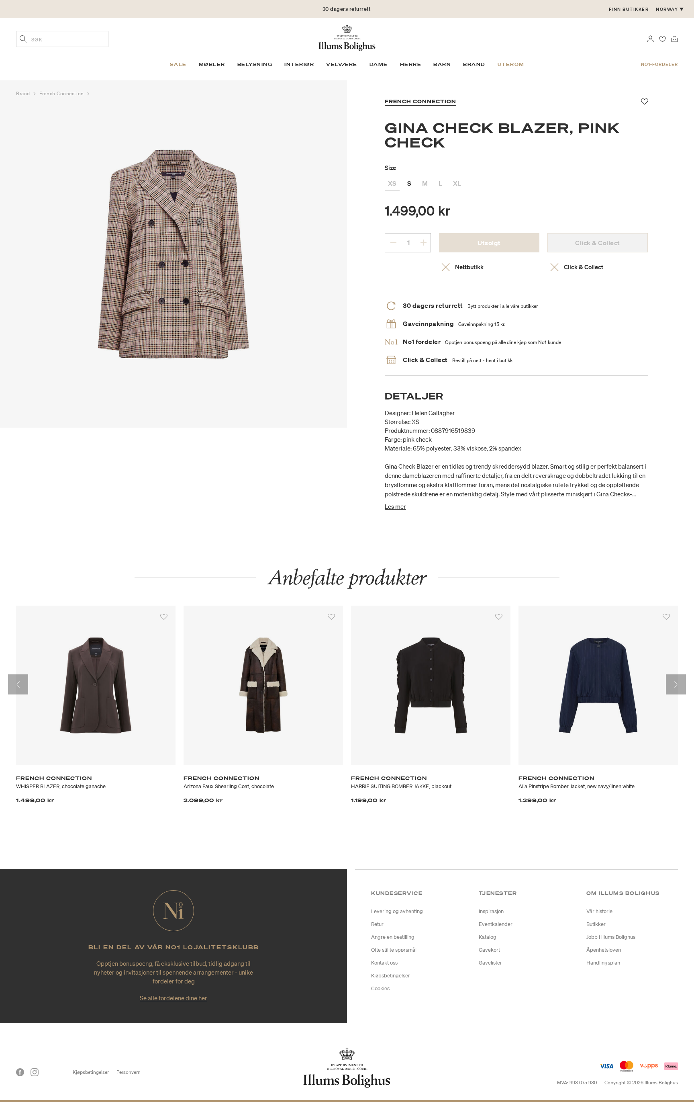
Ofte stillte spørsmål (393, 949)
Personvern (128, 1072)
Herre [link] (411, 64)
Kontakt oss (384, 962)
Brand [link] (474, 64)
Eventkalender (495, 924)
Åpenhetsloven (603, 949)
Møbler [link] (212, 64)
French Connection (62, 93)
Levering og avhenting (397, 911)
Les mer (395, 506)
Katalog (487, 937)
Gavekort (489, 949)
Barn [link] (442, 64)
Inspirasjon (491, 911)
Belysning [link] (255, 64)
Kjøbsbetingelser (390, 975)
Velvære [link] (341, 64)
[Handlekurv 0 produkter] (674, 38)
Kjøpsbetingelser (91, 1072)
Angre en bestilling (392, 937)
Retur (377, 924)
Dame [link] (378, 64)
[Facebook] (20, 1072)
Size (390, 168)
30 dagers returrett (347, 9)
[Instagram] (35, 1072)
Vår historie (599, 911)
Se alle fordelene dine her (173, 998)
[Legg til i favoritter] (163, 617)
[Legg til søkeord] (23, 39)
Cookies (380, 988)
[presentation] (18, 684)
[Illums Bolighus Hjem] (347, 37)
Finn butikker (629, 9)
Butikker (596, 924)
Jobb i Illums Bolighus (610, 937)
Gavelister (490, 962)
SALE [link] (178, 64)
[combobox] (62, 39)
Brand (23, 93)
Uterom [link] (511, 64)
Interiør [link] (299, 64)
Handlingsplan (603, 962)
